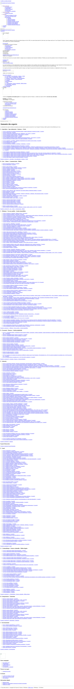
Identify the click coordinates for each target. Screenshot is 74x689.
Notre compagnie (6, 5)
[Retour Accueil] (7, 2)
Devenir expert (8, 10)
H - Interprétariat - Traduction (10, 84)
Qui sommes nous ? (8, 6)
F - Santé (6, 82)
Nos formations (8, 17)
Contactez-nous (5, 59)
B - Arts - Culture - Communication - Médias (13, 77)
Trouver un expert (6, 12)
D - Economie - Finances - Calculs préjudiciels (13, 79)
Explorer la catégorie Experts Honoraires (7, 446)
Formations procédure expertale (13, 21)
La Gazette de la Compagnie (10, 11)
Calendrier (9, 18)
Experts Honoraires (8, 81)
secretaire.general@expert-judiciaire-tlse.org (11, 54)
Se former (4, 14)
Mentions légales (6, 682)
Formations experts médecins (12, 22)
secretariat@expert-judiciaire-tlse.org (9, 107)
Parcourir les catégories (7, 75)
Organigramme (8, 8)
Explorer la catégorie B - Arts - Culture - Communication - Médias (12, 208)
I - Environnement (8, 85)
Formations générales (11, 20)
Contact (4, 26)
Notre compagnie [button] (6, 32)
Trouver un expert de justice (8, 62)
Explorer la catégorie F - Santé (6, 546)
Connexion (2, 31)
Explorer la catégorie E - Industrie (6, 441)
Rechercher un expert (7, 69)
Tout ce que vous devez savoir (10, 16)
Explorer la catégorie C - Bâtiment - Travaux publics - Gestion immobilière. (14, 328)
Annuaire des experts (9, 13)
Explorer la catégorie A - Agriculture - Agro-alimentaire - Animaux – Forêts (14, 159)
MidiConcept (30, 687)
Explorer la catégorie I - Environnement (7, 649)
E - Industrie (7, 80)
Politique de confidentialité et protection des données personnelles (15, 683)
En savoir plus (5, 43)
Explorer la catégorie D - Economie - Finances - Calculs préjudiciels (12, 359)
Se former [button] (4, 87)
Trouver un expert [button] (6, 61)
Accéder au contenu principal (5, 0)
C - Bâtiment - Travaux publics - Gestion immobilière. (15, 78)
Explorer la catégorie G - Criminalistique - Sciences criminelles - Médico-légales (15, 594)
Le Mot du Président (9, 9)
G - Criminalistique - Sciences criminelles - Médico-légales (15, 83)
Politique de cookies (6, 684)
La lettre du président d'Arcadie (11, 15)
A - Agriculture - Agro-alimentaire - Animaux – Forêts (15, 76)
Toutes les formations (11, 19)
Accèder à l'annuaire (6, 86)
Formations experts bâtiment (12, 23)
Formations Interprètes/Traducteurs (13, 24)
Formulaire (5, 60)
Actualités (4, 25)
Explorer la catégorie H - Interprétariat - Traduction (9, 620)
